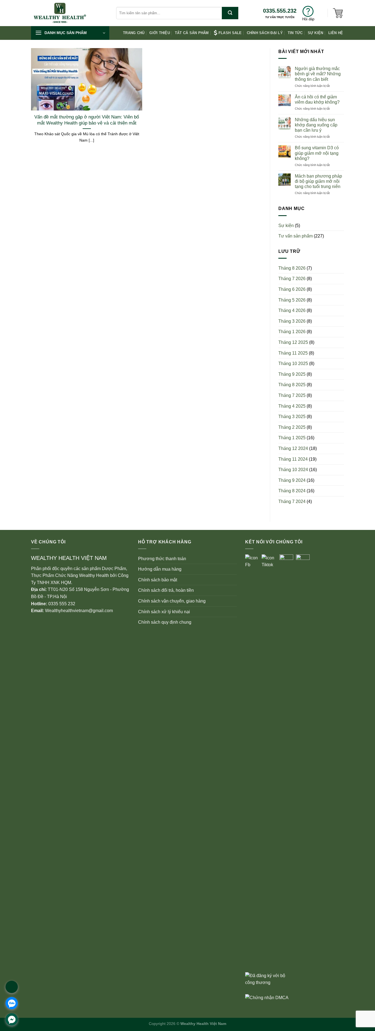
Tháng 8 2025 (292, 384)
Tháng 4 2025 (292, 406)
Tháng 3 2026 (292, 321)
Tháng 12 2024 (293, 448)
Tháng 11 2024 (293, 459)
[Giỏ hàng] (338, 12)
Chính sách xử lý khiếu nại (164, 611)
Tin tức (295, 33)
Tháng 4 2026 (292, 310)
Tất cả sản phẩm (192, 33)
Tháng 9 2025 (292, 374)
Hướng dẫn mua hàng (159, 569)
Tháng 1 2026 (292, 331)
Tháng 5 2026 (292, 300)
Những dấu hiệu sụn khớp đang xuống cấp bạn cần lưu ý (316, 124)
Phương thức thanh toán (162, 558)
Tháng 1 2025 (292, 437)
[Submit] (230, 13)
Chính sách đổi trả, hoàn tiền (166, 590)
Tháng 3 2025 (292, 416)
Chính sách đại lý (265, 33)
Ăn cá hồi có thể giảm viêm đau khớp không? (317, 99)
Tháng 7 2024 (292, 501)
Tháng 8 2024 (292, 490)
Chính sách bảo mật (157, 579)
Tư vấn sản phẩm (295, 236)
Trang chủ (133, 33)
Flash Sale (230, 33)
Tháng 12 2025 (293, 342)
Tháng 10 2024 (293, 469)
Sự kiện (315, 33)
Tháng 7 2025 (292, 395)
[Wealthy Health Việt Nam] (69, 13)
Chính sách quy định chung (164, 622)
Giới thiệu (159, 33)
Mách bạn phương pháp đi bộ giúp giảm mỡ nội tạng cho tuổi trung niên (318, 181)
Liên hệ (335, 33)
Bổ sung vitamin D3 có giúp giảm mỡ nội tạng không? (317, 153)
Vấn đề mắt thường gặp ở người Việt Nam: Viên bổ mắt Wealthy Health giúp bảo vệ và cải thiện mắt (86, 120)
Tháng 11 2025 (293, 353)
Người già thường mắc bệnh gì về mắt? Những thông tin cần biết (318, 73)
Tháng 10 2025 (293, 363)
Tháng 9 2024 (292, 480)
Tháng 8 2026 (292, 268)
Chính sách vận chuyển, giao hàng (172, 601)
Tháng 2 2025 (292, 427)
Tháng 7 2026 (292, 278)
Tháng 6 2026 (292, 289)
